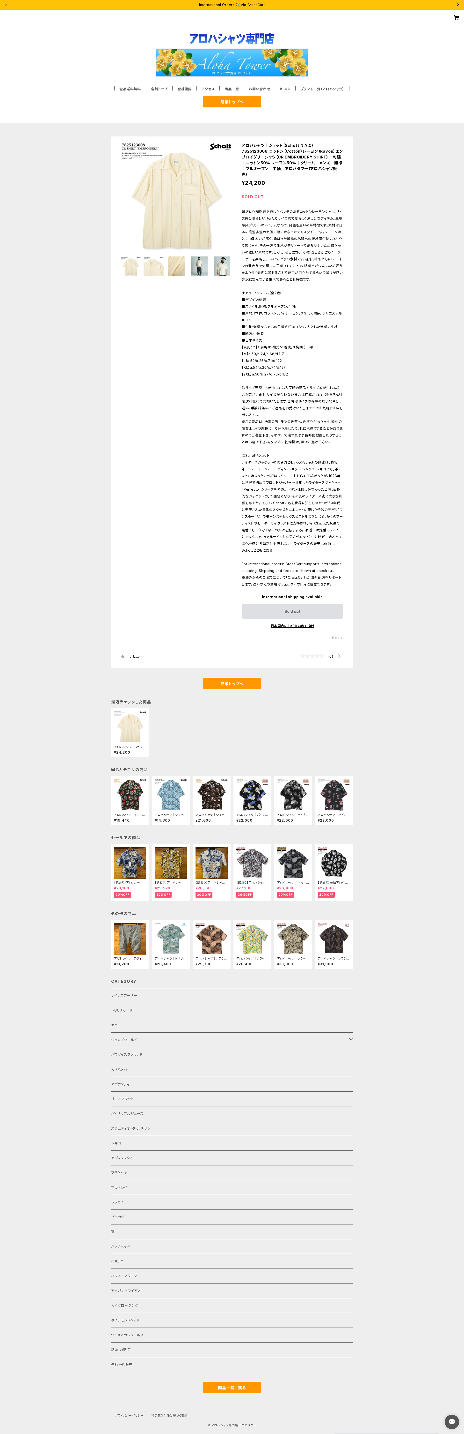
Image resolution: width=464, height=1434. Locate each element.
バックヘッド (120, 1246)
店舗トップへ (232, 101)
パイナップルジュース (127, 1113)
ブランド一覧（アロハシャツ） (322, 89)
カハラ (116, 1025)
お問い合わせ (259, 89)
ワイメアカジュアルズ (127, 1335)
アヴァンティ (120, 1084)
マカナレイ (119, 1187)
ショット (117, 1143)
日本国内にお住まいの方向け (292, 626)
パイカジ (117, 1217)
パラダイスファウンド (127, 1054)
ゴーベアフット (122, 1099)
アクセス (208, 89)
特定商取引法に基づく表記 (169, 1415)
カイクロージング (124, 1305)
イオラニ (117, 1261)
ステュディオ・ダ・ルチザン (130, 1128)
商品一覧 (232, 89)
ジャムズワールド (124, 1040)
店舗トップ (159, 89)
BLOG (285, 89)
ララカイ (117, 1202)
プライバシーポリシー (129, 1415)
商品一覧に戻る (232, 1387)
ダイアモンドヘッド (125, 1320)
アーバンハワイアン (125, 1291)
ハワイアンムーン (124, 1276)
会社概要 (184, 89)
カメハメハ (119, 1069)
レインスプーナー (124, 995)
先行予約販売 (122, 1364)
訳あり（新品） (121, 1350)
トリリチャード (121, 1010)
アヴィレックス (122, 1158)
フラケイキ (119, 1173)
